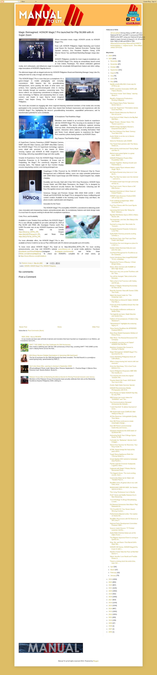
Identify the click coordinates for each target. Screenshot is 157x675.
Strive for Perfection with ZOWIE (121, 141)
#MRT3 (138, 43)
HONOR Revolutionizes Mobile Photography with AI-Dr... (120, 389)
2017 (110, 600)
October (113, 67)
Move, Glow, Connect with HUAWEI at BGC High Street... (122, 267)
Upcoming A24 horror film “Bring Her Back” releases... (122, 211)
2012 (110, 614)
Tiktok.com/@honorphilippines (29, 254)
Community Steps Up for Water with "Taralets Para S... (122, 479)
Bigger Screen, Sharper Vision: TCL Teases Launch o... (122, 123)
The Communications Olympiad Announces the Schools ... (120, 403)
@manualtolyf (115, 33)
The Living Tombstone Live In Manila (122, 492)
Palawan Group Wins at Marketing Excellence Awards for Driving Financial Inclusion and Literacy (62, 377)
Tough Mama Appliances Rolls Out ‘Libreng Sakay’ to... (121, 455)
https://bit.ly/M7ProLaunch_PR (29, 234)
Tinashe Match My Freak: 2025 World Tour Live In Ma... (122, 381)
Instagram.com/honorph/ (64, 251)
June (112, 78)
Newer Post (23, 327)
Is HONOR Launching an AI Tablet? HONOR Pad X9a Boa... (122, 343)
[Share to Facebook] (57, 263)
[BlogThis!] (53, 263)
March (112, 570)
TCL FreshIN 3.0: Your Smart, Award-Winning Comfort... (122, 510)
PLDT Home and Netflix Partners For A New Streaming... (123, 496)
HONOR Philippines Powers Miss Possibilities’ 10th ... (121, 159)
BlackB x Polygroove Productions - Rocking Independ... (121, 99)
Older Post (95, 327)
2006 (110, 632)
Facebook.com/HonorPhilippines (30, 251)
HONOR (26, 266)
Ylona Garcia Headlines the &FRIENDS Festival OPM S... (123, 329)
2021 (110, 588)
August (113, 73)
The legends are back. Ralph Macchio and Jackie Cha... (123, 315)
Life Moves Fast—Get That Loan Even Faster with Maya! (123, 239)
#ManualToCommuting (118, 43)
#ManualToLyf (131, 43)
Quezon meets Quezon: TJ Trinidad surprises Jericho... (122, 529)
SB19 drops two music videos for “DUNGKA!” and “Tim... (121, 398)
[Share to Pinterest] (59, 263)
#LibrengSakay (116, 45)
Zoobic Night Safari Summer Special (122, 385)
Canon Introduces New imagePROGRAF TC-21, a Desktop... (123, 258)
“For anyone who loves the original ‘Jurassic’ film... (121, 376)
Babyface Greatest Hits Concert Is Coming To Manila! (121, 348)
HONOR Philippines (50, 266)
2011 (110, 617)
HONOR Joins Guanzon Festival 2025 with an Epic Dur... (123, 197)
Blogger (95, 661)
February (113, 572)
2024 (110, 579)
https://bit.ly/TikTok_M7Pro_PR (29, 236)
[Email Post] (46, 263)
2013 (110, 611)
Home (60, 327)
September (114, 70)
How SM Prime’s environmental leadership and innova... (120, 426)
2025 (110, 58)
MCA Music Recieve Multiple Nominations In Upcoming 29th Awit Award (53, 355)
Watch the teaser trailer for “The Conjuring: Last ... (121, 296)
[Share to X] (55, 263)
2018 (110, 597)
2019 (110, 594)
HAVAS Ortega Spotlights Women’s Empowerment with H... (122, 127)
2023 (110, 582)
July (112, 76)
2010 (110, 620)
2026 (110, 55)
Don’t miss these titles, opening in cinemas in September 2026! (50, 366)
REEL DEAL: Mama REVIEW (31, 337)
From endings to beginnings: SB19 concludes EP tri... (121, 201)
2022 (110, 585)
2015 (110, 605)
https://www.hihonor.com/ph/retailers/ (33, 256)
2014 (110, 608)
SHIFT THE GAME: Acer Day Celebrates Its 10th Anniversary (49, 344)
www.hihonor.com (64, 249)
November (114, 64)
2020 (110, 591)
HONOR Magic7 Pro (36, 266)
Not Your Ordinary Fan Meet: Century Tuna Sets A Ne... (122, 132)
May (112, 81)
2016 (110, 602)
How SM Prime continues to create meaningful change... (121, 422)
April (112, 567)
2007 (110, 629)
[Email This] (51, 263)
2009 (110, 623)
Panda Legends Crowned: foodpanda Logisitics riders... (122, 464)
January (113, 575)
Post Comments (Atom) (36, 330)
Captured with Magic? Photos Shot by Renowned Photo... (122, 469)
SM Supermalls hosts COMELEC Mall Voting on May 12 (122, 412)
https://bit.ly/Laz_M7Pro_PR (28, 232)
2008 (110, 626)
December (114, 61)
